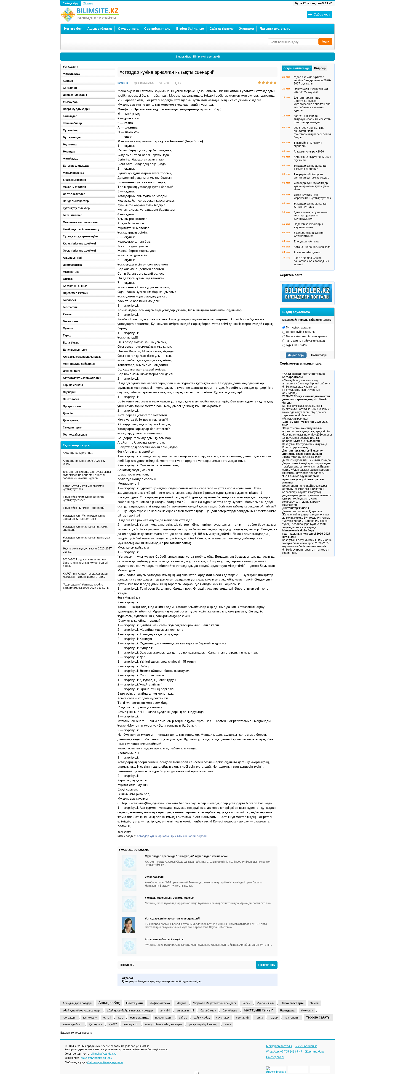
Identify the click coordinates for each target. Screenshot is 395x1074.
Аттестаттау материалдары (82, 378)
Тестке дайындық (75, 434)
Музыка (68, 328)
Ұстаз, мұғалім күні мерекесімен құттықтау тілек (83, 487)
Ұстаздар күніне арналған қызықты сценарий (166, 836)
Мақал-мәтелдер (74, 187)
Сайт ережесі (275, 1057)
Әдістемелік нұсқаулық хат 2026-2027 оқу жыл (87, 550)
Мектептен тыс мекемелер (81, 222)
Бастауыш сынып (75, 286)
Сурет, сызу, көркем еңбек (80, 236)
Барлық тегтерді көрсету (76, 1032)
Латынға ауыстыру (275, 28)
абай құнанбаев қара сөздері (81, 1010)
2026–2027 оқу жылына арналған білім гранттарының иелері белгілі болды (85, 562)
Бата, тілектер (72, 215)
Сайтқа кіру (71, 3)
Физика (68, 279)
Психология (71, 399)
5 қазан (202, 836)
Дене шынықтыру (75, 349)
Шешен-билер (72, 123)
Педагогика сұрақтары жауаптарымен (308, 226)
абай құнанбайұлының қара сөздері (130, 1010)
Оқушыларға (128, 28)
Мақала (181, 1003)
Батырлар (70, 87)
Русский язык (265, 1003)
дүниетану (90, 1017)
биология (307, 1010)
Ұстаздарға (70, 66)
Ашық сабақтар (99, 28)
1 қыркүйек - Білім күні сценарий (198, 56)
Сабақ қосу (322, 14)
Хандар (68, 80)
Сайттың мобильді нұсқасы (105, 1062)
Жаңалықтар (71, 73)
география (69, 1017)
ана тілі (165, 1010)
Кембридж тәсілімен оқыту (81, 229)
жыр (120, 1017)
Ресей (246, 1003)
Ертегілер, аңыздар (76, 165)
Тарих (67, 335)
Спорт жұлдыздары (76, 109)
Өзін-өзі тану (71, 371)
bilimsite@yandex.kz (103, 1053)
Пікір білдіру (266, 964)
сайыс (183, 1017)
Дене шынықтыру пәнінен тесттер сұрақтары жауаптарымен (311, 215)
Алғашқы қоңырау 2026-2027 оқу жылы (84, 462)
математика (139, 1017)
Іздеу (325, 41)
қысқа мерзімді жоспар (203, 1024)
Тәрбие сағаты (73, 385)
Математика (71, 271)
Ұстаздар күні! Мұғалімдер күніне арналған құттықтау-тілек (84, 517)
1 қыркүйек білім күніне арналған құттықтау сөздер (84, 498)
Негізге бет (73, 28)
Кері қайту (124, 832)
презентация (163, 1017)
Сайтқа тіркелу (222, 28)
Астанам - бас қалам (307, 252)
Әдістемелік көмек (75, 293)
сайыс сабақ (202, 1017)
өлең (228, 1024)
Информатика (72, 264)
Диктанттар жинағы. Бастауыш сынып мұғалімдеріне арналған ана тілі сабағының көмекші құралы (87, 475)
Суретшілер (71, 130)
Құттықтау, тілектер (76, 208)
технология (292, 1017)
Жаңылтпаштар (73, 172)
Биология (69, 300)
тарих (259, 1017)
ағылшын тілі (185, 1010)
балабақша (230, 1010)
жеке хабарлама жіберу (96, 1058)
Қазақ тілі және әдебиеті (79, 243)
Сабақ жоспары (292, 1003)
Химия (67, 314)
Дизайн (68, 413)
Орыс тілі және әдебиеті (79, 250)
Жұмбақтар (70, 158)
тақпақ (274, 1017)
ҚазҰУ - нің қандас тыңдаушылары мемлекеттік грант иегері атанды (85, 575)
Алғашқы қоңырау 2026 (78, 453)
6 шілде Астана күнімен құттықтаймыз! (309, 234)
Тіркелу (88, 3)
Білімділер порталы (279, 1046)
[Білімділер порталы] (308, 301)
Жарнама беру (314, 1051)
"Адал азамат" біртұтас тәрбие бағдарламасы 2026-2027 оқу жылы (86, 586)
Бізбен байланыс (190, 28)
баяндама (287, 1010)
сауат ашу (223, 1017)
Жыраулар (70, 102)
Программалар (73, 406)
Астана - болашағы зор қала (312, 247)
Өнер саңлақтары (75, 95)
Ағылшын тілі (72, 257)
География (70, 307)
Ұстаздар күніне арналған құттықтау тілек (86, 539)
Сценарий (69, 392)
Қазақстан (95, 1024)
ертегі (107, 1017)
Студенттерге (72, 427)
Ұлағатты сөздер (74, 179)
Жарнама (246, 28)
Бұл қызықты (72, 137)
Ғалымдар (70, 116)
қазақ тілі (130, 1024)
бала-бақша (208, 1010)
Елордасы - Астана (306, 241)
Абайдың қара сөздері (77, 1003)
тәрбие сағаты (318, 1017)
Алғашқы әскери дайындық (82, 356)
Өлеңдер (69, 151)
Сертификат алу (157, 28)
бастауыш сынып (258, 1010)
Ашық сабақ (109, 1003)
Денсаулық (70, 420)
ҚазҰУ (113, 1024)
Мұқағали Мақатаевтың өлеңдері (214, 1003)
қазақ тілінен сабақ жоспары (163, 1024)
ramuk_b (122, 82)
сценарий (242, 1017)
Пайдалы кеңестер (76, 201)
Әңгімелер (70, 144)
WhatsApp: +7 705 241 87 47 (284, 1051)
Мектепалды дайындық (79, 363)
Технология (70, 321)
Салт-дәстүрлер (74, 194)
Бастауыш (134, 1003)
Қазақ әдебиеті (72, 1024)
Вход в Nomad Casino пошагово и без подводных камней (311, 261)
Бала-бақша (71, 342)
